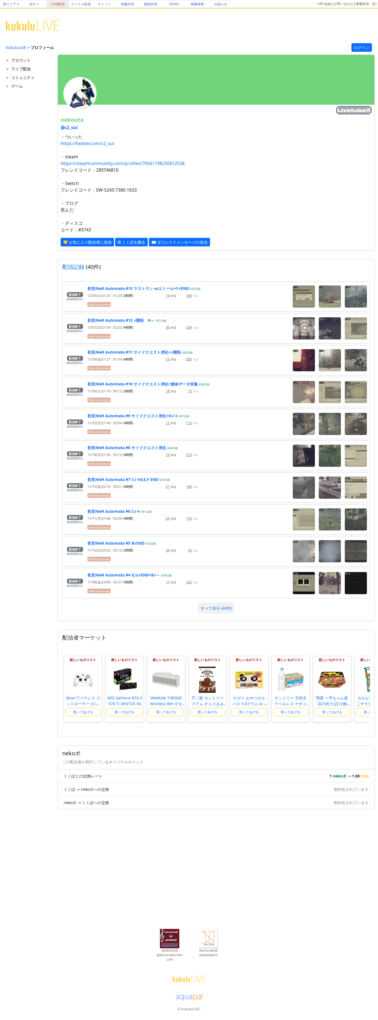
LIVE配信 (58, 4)
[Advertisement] (28, 182)
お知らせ (220, 4)
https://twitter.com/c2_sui (87, 143)
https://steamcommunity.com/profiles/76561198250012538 (123, 163)
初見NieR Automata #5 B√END (115, 543)
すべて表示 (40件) (216, 608)
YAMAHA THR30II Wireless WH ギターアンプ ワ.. (166, 703)
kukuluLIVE (16, 47)
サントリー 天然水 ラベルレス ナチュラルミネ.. (291, 703)
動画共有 (150, 4)
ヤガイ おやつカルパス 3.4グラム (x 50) (249, 703)
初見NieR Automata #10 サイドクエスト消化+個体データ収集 (142, 384)
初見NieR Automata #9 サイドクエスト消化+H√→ (132, 415)
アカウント (21, 60)
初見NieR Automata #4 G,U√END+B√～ (123, 575)
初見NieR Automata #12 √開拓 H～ (121, 320)
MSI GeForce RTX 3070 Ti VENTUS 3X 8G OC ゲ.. (124, 703)
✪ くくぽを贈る (131, 242)
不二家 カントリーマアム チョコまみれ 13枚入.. (207, 703)
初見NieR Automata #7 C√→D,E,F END (122, 479)
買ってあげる (83, 712)
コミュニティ (23, 77)
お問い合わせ (343, 4)
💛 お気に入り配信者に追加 (87, 242)
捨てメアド (11, 4)
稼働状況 (362, 4)
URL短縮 (324, 4)
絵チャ (35, 4)
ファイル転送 (81, 4)
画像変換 (197, 4)
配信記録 (73, 267)
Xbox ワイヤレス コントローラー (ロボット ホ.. (83, 703)
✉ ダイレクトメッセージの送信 (179, 242)
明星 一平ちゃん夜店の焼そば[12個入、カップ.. (332, 703)
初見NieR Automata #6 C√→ (113, 511)
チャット (104, 4)
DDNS (174, 4)
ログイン (361, 47)
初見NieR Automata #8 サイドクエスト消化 (126, 447)
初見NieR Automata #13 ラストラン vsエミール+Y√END (138, 288)
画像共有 (127, 4)
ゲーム (17, 86)
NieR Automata (99, 304)
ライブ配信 (21, 68)
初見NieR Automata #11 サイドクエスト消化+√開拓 (134, 352)
